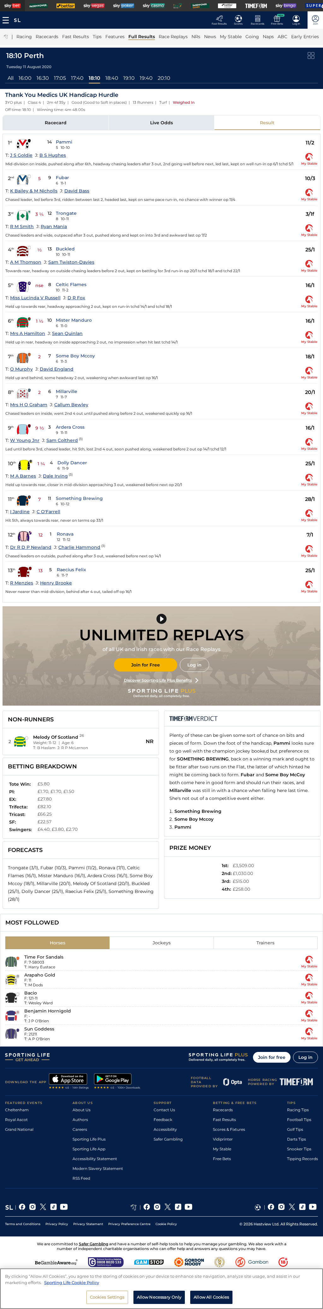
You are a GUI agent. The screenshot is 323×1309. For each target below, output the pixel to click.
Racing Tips (298, 1109)
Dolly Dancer (72, 463)
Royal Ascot (16, 1119)
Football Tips (299, 1119)
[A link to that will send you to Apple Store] (69, 1081)
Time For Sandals (43, 957)
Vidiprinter (223, 1139)
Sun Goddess (39, 1029)
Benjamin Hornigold (47, 1011)
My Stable (222, 1149)
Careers (80, 1129)
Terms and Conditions (22, 1224)
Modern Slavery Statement (98, 1168)
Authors (80, 1119)
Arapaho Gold (39, 975)
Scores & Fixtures (229, 1129)
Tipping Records (302, 1158)
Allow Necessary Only (159, 1297)
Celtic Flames (71, 284)
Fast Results (224, 1119)
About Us (82, 1109)
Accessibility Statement (95, 1158)
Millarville (66, 391)
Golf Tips (295, 1129)
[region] (161, 1288)
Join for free (271, 1057)
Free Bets (222, 1158)
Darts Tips (296, 1139)
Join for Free (145, 665)
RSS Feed (81, 1178)
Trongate (66, 213)
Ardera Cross (70, 427)
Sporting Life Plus (89, 1139)
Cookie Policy (166, 1224)
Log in (194, 665)
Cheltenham (17, 1109)
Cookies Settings (107, 1297)
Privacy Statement (88, 1224)
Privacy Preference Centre (129, 1224)
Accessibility (165, 1129)
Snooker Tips (299, 1149)
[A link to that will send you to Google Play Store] (117, 1081)
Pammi (64, 142)
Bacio (30, 993)
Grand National (19, 1129)
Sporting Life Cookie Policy (71, 1282)
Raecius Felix (71, 569)
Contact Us (164, 1109)
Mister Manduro (74, 320)
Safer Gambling (168, 1139)
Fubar (62, 177)
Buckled (65, 249)
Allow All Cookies (211, 1297)
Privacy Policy (56, 1224)
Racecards (223, 1109)
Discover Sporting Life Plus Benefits (158, 680)
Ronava (65, 534)
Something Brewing (79, 498)
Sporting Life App (89, 1149)
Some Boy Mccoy (75, 356)
